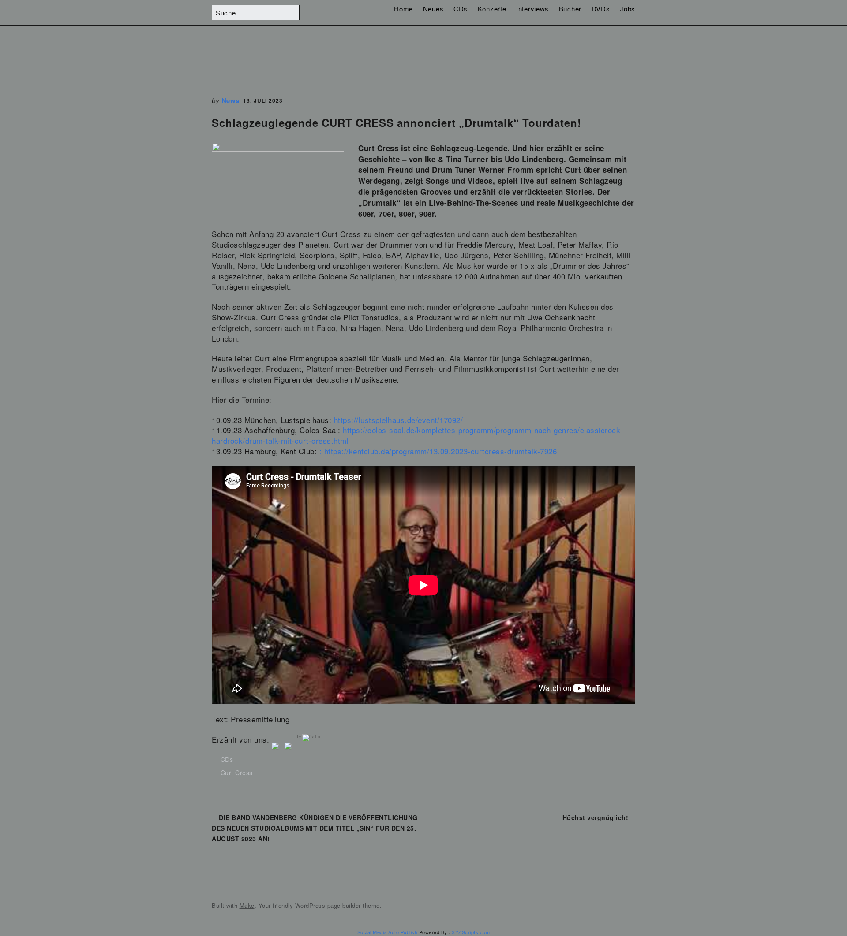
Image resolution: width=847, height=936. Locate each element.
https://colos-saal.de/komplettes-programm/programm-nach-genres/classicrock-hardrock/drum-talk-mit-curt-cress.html (417, 435)
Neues (433, 8)
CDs (460, 8)
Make (247, 905)
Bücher (570, 8)
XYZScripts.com (471, 932)
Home (403, 8)
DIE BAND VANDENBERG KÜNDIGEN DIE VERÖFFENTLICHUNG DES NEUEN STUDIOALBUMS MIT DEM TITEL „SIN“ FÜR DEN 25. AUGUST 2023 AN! (315, 828)
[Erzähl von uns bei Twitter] (290, 748)
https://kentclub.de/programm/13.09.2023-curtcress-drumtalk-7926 (440, 451)
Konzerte (492, 8)
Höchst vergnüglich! (595, 817)
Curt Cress (237, 772)
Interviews (532, 8)
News (230, 100)
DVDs (601, 8)
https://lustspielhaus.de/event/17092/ (398, 419)
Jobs (627, 8)
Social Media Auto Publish (387, 932)
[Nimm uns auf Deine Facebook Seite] (277, 748)
